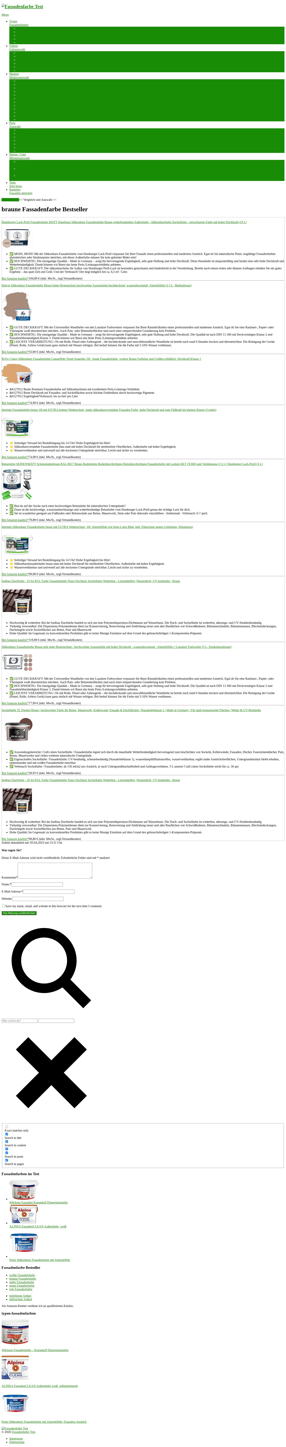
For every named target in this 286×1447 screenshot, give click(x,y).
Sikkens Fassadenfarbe (31, 112)
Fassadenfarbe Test (23, 1432)
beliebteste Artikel (20, 1295)
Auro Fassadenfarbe (29, 84)
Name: (6, 884)
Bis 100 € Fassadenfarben (33, 147)
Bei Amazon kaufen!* (15, 278)
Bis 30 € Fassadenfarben (32, 137)
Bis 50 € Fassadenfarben (32, 144)
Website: (7, 898)
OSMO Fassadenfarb (30, 102)
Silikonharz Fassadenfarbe (33, 39)
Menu (5, 14)
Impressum (16, 1438)
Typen (18, 23)
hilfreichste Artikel (20, 1299)
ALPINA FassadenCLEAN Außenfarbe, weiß (37, 1226)
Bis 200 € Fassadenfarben (33, 151)
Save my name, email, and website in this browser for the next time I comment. (53, 906)
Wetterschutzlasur (28, 42)
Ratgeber (20, 191)
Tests (15, 184)
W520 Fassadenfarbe (30, 116)
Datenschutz (17, 1442)
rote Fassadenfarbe (28, 67)
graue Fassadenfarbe (29, 63)
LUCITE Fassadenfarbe (32, 98)
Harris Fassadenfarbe (30, 95)
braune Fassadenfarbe (30, 56)
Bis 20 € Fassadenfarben (32, 133)
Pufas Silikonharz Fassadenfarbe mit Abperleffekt (39, 1260)
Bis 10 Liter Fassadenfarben (34, 170)
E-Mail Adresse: (12, 891)
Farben (17, 47)
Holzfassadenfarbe (28, 31)
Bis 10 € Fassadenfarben (32, 130)
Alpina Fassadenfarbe (30, 81)
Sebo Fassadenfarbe (29, 109)
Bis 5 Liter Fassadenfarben (33, 163)
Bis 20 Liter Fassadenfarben (34, 177)
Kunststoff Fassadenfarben (33, 35)
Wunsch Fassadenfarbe (31, 70)
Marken (19, 75)
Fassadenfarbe (10, 199)
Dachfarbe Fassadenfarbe (32, 28)
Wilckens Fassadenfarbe (32, 119)
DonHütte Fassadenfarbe (32, 91)
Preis (14, 124)
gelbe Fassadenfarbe (29, 60)
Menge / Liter (19, 156)
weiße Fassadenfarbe (30, 53)
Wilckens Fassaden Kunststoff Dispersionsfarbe (38, 1202)
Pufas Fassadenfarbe (29, 105)
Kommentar (10, 877)
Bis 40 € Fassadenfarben (32, 140)
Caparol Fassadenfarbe (31, 88)
